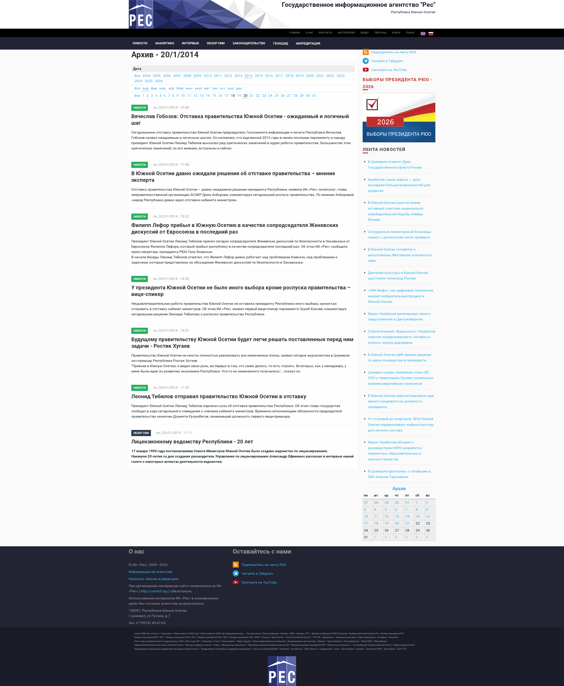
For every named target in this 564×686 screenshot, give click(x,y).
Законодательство (249, 43)
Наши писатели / (335, 641)
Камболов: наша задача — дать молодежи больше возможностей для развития (399, 185)
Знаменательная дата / (346, 637)
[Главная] (282, 671)
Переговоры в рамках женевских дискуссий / (269, 645)
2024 (138, 81)
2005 (157, 76)
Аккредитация (308, 43)
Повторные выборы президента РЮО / (309, 645)
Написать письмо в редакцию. (154, 579)
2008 (187, 76)
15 (214, 95)
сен (214, 88)
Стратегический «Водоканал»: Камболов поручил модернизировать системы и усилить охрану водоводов (401, 337)
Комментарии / (228, 641)
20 (245, 95)
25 (277, 95)
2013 (238, 76)
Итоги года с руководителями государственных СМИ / (159, 641)
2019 (300, 76)
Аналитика (164, 43)
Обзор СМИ (216, 43)
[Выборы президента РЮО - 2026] (399, 117)
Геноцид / (265, 637)
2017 (279, 76)
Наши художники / (351, 641)
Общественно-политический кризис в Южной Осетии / (159, 645)
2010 (208, 76)
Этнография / (390, 649)
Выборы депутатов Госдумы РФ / (364, 633)
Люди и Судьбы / (244, 641)
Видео (365, 32)
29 (302, 95)
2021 (320, 76)
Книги (396, 32)
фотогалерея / (348, 649)
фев (154, 88)
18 (376, 523)
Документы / (329, 637)
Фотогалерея (346, 32)
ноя (231, 88)
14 (208, 95)
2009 (197, 76)
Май (180, 88)
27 (289, 95)
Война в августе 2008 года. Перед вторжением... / (223, 633)
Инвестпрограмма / (367, 637)
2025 (149, 81)
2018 (289, 76)
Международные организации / (302, 641)
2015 (259, 76)
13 (202, 95)
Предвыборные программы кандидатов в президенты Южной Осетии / (167, 649)
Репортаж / (285, 649)
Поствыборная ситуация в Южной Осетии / (372, 645)
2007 (177, 76)
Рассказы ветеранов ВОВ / (266, 649)
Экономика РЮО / (374, 649)
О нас (309, 32)
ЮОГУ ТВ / (402, 649)
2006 (167, 76)
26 (283, 95)
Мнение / (322, 641)
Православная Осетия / (404, 645)
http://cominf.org (154, 591)
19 (239, 95)
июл (198, 88)
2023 (341, 76)
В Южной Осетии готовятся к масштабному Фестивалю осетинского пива (400, 255)
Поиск (410, 32)
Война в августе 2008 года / (187, 633)
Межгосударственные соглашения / (270, 641)
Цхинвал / (360, 649)
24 (270, 95)
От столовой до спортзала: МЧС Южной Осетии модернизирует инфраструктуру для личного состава (401, 424)
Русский (431, 34)
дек (239, 88)
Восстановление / (271, 633)
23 (264, 95)
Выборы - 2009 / (288, 633)
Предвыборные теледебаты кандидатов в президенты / (226, 649)
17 (227, 95)
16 (220, 95)
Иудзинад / (208, 641)
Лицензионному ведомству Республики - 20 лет (192, 442)
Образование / (381, 641)
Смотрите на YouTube (389, 70)
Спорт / (337, 649)
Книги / (217, 641)
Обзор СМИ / (367, 641)
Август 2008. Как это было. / (147, 633)
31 (314, 95)
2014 (248, 76)
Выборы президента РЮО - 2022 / (213, 637)
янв (145, 88)
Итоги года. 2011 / (193, 641)
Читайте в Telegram (387, 61)
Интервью (190, 43)
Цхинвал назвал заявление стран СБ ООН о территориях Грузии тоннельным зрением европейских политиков (400, 378)
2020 (310, 76)
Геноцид (280, 43)
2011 (218, 76)
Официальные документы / (234, 645)
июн (189, 88)
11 (189, 95)
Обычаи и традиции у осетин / (199, 645)
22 (258, 95)
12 (195, 95)
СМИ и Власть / (311, 649)
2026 (159, 81)
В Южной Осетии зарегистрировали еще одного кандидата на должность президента (401, 401)
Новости (140, 43)
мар (162, 88)
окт (222, 88)
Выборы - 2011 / (303, 633)
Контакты (325, 32)
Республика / (297, 649)
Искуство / (394, 637)
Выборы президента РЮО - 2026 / (245, 637)
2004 (146, 76)
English (423, 34)
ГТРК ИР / (317, 637)
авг (207, 88)
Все (137, 76)
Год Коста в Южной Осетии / (299, 637)
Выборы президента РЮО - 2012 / (181, 637)
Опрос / (217, 645)
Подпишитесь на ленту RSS (393, 52)
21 (252, 95)
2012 (228, 76)
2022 (330, 76)
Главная (294, 32)
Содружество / (326, 649)
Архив (399, 488)
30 (308, 95)
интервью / (382, 637)
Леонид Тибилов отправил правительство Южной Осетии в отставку (218, 396)
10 (183, 95)
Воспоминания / (254, 633)
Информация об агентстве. (151, 572)
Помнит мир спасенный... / (339, 645)
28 (295, 95)
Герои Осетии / (278, 637)
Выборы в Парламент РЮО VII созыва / (330, 633)
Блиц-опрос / (167, 633)
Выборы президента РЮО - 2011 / (149, 637)
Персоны (380, 32)
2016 (269, 76)
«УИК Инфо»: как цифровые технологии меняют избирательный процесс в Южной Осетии (400, 296)
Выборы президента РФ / (392, 633)
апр (171, 88)
